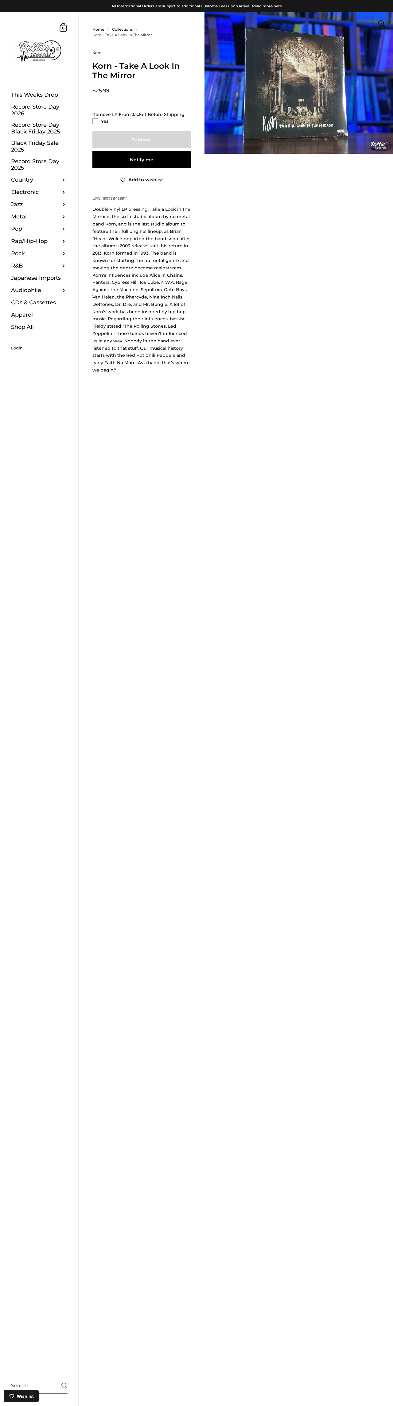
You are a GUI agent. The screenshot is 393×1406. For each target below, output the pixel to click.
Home (98, 29)
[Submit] (64, 1385)
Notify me (141, 160)
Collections (122, 29)
